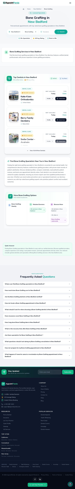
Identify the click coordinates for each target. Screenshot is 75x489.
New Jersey (4, 454)
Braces (15, 466)
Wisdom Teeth (6, 466)
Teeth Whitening (46, 418)
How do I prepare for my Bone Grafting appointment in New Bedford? (28, 348)
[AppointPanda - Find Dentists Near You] (11, 3)
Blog (42, 401)
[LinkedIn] (40, 479)
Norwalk (17, 445)
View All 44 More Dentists (37, 150)
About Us (43, 386)
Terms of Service (57, 475)
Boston (3, 451)
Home (29, 9)
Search (62, 32)
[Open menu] (70, 3)
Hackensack (10, 456)
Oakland (10, 440)
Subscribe (67, 372)
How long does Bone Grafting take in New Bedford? (22, 322)
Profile (48, 98)
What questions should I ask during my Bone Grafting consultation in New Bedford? (33, 342)
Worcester (14, 451)
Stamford (3, 445)
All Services (6, 429)
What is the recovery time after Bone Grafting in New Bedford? (26, 329)
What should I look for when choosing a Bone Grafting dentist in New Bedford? (31, 310)
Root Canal (44, 420)
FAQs (42, 398)
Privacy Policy (45, 475)
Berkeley (15, 440)
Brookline (8, 451)
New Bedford (37, 9)
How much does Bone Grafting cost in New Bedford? (22, 290)
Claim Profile (7, 423)
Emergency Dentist (25, 466)
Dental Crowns (45, 423)
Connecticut (5, 443)
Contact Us (44, 395)
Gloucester (17, 456)
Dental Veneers (45, 429)
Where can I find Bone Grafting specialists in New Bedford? (25, 284)
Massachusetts (5, 448)
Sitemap (5, 426)
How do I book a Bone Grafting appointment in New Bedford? (25, 303)
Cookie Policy (69, 475)
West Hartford (10, 445)
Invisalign (43, 426)
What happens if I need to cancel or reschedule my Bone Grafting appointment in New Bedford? (33, 355)
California (4, 437)
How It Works (45, 389)
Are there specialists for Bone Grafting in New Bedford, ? (24, 335)
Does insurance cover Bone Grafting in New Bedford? (22, 316)
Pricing (43, 392)
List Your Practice (8, 420)
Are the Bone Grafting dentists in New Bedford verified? (23, 297)
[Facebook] (35, 479)
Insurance (6, 418)
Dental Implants (45, 415)
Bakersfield (4, 440)
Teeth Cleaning (36, 466)
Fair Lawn (3, 456)
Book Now (62, 98)
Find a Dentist (7, 415)
